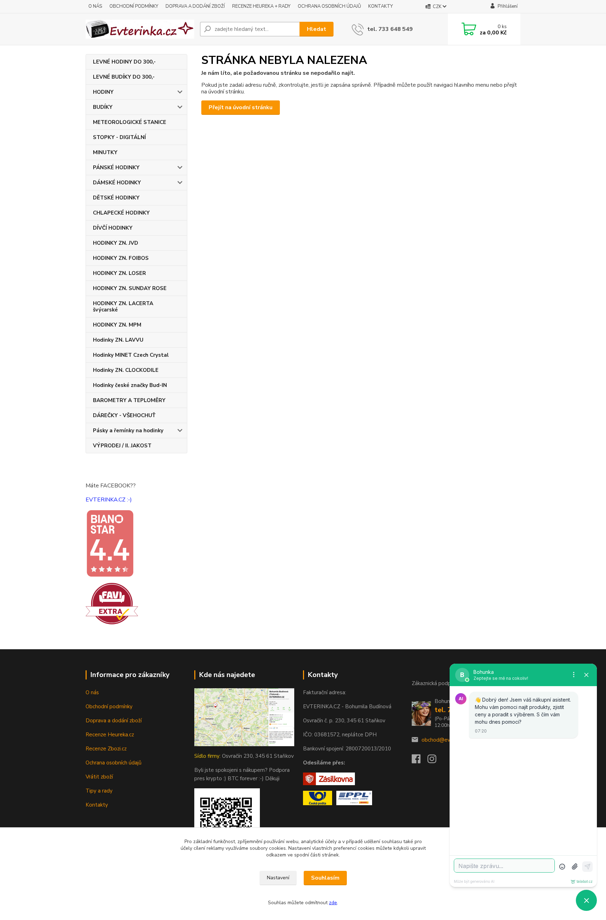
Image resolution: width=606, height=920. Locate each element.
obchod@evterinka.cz (447, 739)
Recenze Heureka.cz (110, 734)
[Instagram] (435, 760)
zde (333, 902)
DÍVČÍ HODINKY (113, 227)
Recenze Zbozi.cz (106, 748)
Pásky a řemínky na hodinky (128, 430)
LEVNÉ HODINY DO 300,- (124, 61)
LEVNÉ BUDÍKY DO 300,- (124, 76)
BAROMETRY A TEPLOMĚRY (129, 400)
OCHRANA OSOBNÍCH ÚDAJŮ (329, 6)
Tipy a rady (99, 790)
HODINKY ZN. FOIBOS (121, 258)
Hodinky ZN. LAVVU (118, 339)
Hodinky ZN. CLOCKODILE (126, 370)
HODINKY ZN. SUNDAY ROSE (130, 288)
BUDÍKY (103, 107)
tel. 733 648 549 (390, 29)
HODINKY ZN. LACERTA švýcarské (123, 306)
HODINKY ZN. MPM (117, 324)
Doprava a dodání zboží (114, 720)
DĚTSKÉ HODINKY (116, 197)
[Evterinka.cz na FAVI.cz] (112, 603)
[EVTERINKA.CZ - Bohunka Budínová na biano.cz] (110, 543)
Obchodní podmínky (109, 706)
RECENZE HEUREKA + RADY (261, 6)
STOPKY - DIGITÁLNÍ (119, 137)
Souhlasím (325, 878)
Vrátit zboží (99, 776)
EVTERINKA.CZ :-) (109, 500)
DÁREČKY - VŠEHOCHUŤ (124, 415)
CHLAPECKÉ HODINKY (121, 212)
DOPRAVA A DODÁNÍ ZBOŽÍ (195, 6)
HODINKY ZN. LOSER (119, 273)
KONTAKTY (380, 6)
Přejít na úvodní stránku (240, 107)
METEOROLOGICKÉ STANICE (129, 122)
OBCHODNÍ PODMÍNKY (133, 6)
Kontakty (97, 804)
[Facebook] (419, 760)
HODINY (103, 92)
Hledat (316, 29)
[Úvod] (140, 29)
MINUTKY (105, 152)
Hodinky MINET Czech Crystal (131, 355)
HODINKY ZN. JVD (115, 243)
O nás (92, 692)
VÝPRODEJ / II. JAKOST (122, 445)
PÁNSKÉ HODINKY (116, 167)
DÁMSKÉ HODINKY (117, 182)
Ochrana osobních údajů (113, 762)
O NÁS (95, 6)
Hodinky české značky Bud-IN (130, 385)
